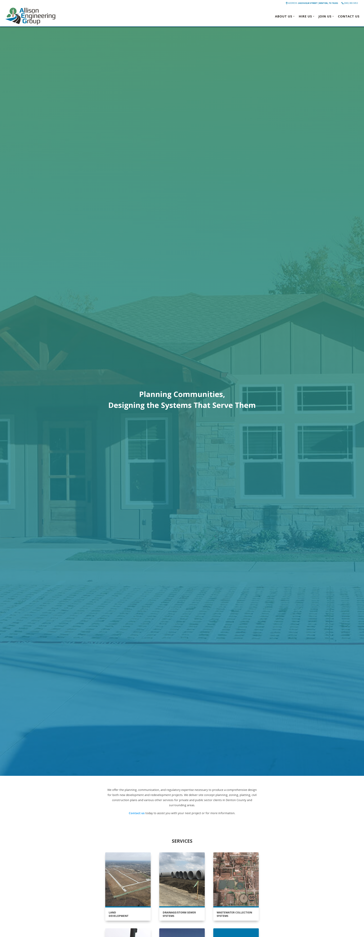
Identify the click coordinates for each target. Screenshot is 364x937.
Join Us (324, 16)
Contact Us (348, 16)
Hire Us (305, 16)
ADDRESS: (313, 3)
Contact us (137, 813)
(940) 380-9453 (351, 3)
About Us (283, 16)
